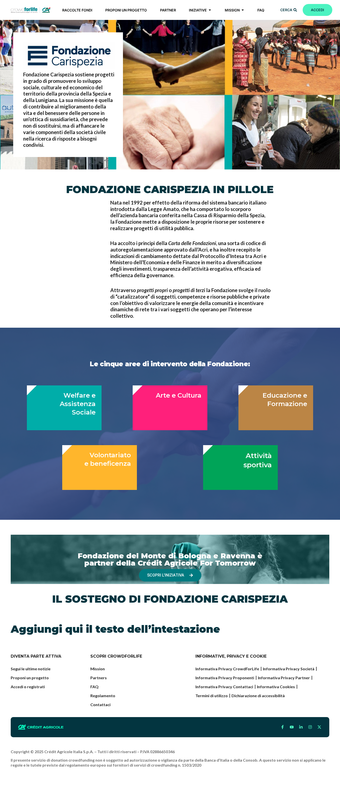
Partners (98, 677)
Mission (97, 668)
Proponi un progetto (30, 677)
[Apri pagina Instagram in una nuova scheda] (310, 727)
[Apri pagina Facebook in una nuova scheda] (282, 727)
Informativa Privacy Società (288, 668)
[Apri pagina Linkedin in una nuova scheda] (301, 727)
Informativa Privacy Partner (284, 677)
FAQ (94, 686)
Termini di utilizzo (211, 695)
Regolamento (102, 695)
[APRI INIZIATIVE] (210, 10)
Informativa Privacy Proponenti (224, 677)
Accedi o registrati (28, 686)
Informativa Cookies (276, 686)
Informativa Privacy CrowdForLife (227, 668)
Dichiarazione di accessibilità (258, 695)
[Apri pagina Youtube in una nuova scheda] (292, 727)
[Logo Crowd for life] (30, 10)
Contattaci (100, 704)
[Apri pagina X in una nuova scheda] (319, 727)
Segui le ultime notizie (31, 668)
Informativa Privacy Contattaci (224, 686)
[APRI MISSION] (242, 10)
